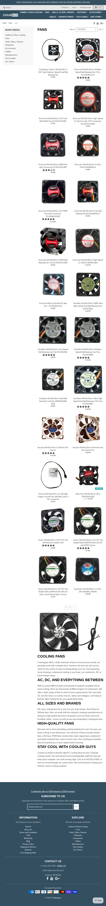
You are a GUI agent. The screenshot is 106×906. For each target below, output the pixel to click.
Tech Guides (82, 17)
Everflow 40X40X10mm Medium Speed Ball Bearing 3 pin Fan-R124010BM (88, 352)
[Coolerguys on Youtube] (98, 23)
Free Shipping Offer (28, 853)
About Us (28, 830)
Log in (74, 7)
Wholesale (28, 838)
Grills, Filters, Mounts (63, 12)
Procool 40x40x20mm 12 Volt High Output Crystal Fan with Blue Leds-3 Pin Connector (53, 496)
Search (28, 827)
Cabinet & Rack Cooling (31, 12)
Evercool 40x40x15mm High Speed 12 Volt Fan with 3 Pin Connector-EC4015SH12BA (88, 121)
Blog (28, 841)
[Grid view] (100, 29)
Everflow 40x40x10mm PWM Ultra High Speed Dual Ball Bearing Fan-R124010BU (88, 306)
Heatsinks (82, 12)
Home (4, 23)
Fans (47, 12)
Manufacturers (66, 17)
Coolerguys (56, 898)
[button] (83, 78)
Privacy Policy (28, 844)
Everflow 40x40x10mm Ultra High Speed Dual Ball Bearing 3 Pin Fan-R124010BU (88, 401)
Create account (85, 7)
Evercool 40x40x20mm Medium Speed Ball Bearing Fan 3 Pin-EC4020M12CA (87, 72)
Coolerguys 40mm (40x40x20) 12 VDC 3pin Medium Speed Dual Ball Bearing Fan (53, 72)
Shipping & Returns (28, 847)
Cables (52, 17)
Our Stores (95, 17)
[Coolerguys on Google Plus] (101, 23)
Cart (99, 8)
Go (76, 806)
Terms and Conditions (28, 832)
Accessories (95, 12)
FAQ (28, 835)
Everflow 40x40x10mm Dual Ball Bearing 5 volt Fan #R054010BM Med (53, 401)
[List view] (102, 29)
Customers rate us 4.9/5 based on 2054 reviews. (53, 791)
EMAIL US (61, 866)
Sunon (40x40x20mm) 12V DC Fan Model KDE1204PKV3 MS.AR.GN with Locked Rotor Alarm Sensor (53, 591)
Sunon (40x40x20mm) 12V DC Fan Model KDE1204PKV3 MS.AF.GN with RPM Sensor (88, 542)
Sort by (72, 29)
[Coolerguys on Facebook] (94, 23)
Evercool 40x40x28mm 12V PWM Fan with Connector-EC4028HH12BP (53, 213)
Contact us (65, 7)
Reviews (28, 850)
